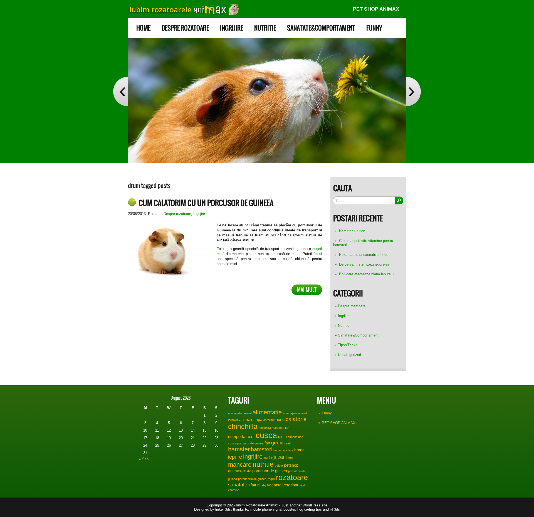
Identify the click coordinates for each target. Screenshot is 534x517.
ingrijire (253, 456)
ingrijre (268, 457)
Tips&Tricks (347, 345)
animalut (246, 419)
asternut (269, 420)
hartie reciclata (283, 450)
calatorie (296, 419)
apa (259, 419)
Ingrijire (231, 28)
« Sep (144, 459)
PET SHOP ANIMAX (376, 9)
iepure (235, 457)
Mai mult (307, 289)
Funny (374, 28)
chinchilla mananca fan (274, 427)
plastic (247, 471)
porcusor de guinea (269, 470)
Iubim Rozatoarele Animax (257, 505)
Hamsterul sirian (352, 231)
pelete (279, 465)
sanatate (237, 485)
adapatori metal (241, 413)
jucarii (280, 457)
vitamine (233, 490)
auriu (280, 419)
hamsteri (261, 449)
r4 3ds (335, 509)
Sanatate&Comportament (321, 28)
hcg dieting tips (309, 509)
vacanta (274, 485)
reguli (271, 479)
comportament (241, 436)
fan (267, 443)
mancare (239, 464)
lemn (291, 457)
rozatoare (292, 477)
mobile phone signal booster (272, 509)
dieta (282, 436)
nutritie (263, 464)
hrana (299, 449)
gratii (288, 443)
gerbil (277, 443)
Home (143, 28)
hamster (239, 449)
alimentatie (267, 412)
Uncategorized (349, 355)
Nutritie (265, 28)
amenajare (290, 413)
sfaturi (253, 485)
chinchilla (243, 426)
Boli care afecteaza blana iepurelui (366, 274)
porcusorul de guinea (252, 479)
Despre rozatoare (185, 28)
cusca (266, 435)
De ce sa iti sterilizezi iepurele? (364, 264)
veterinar (290, 485)
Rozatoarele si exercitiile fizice (363, 255)
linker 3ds (223, 509)
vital (302, 485)
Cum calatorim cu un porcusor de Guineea (206, 203)
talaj (263, 485)
